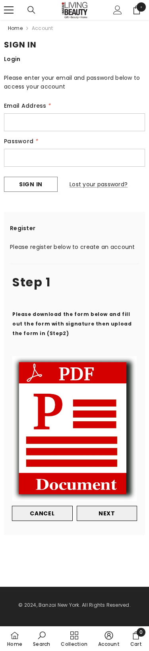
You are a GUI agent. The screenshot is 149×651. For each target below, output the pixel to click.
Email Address (27, 106)
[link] (41, 638)
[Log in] (117, 10)
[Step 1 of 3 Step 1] (74, 263)
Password (21, 141)
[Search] (31, 10)
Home (15, 28)
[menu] (9, 10)
